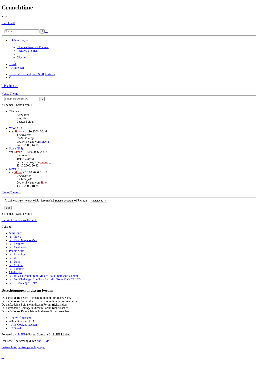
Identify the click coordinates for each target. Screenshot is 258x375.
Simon (18, 131)
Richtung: (83, 200)
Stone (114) (16, 148)
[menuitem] (33, 47)
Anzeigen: (11, 200)
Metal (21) (15, 168)
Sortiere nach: (44, 200)
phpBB (21, 334)
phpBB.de (43, 340)
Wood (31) (15, 128)
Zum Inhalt (8, 23)
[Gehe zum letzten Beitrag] (50, 141)
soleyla (44, 141)
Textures (10, 85)
